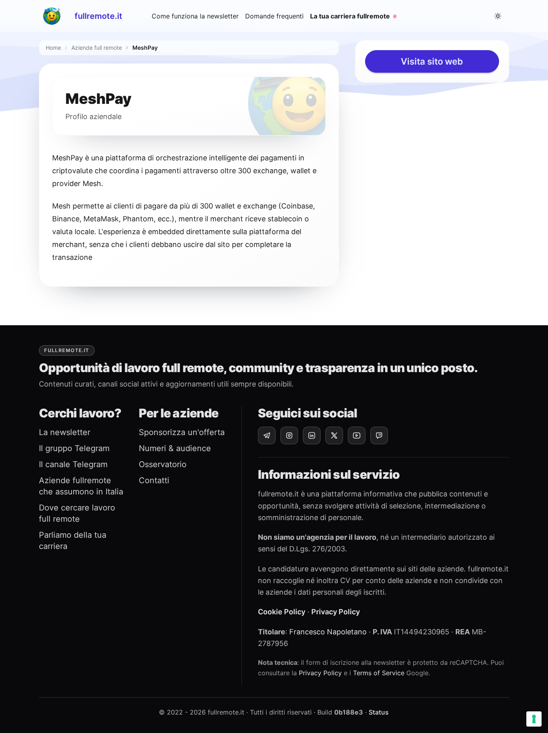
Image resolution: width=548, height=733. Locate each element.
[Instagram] (289, 435)
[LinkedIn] (312, 435)
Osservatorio (163, 464)
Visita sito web (432, 61)
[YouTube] (356, 435)
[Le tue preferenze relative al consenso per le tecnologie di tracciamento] (534, 719)
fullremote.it (98, 16)
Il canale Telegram (73, 464)
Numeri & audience (175, 448)
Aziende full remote (96, 47)
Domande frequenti (274, 16)
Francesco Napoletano (328, 632)
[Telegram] (267, 435)
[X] (334, 435)
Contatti (154, 480)
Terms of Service (378, 673)
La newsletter (64, 432)
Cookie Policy (281, 611)
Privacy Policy (335, 611)
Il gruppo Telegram (74, 448)
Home (53, 47)
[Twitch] (379, 435)
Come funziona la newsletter (195, 16)
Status (379, 712)
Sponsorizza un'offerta (182, 432)
